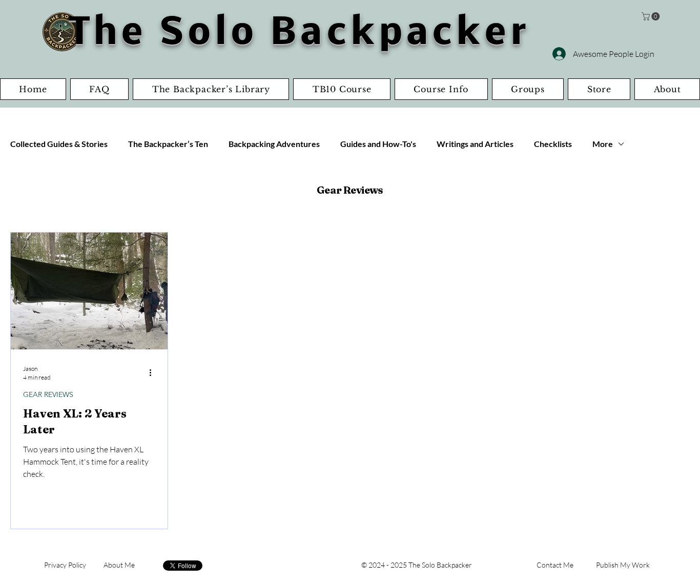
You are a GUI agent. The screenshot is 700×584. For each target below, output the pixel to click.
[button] (652, 16)
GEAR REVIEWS (48, 394)
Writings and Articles (475, 144)
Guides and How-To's (378, 144)
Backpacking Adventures (274, 144)
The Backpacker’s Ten (168, 144)
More (602, 144)
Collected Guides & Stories (59, 144)
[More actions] (154, 372)
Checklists (553, 144)
